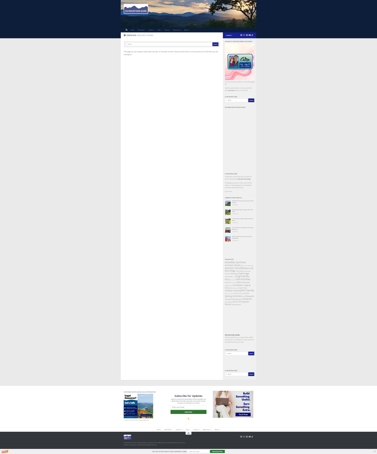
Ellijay (227, 279)
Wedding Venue (237, 299)
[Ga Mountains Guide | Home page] (136, 9)
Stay (159, 30)
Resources (176, 30)
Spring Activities (233, 296)
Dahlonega (243, 273)
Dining (233, 276)
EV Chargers (233, 279)
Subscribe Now (217, 451)
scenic (246, 293)
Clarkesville (247, 271)
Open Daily (243, 288)
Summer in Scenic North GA (233, 198)
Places (167, 30)
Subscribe (188, 412)
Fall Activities (243, 279)
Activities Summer (235, 262)
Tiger (243, 296)
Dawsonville (228, 277)
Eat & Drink (140, 30)
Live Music (238, 285)
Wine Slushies (229, 302)
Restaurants (227, 293)
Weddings (228, 299)
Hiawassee (246, 282)
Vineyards (249, 296)
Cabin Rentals (240, 271)
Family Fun (228, 282)
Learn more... (229, 191)
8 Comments (235, 222)
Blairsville (249, 268)
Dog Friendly (242, 276)
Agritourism (244, 265)
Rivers (231, 293)
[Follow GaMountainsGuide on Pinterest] (247, 35)
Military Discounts (234, 288)
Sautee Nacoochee (238, 293)
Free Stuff (234, 282)
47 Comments (235, 213)
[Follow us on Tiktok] (252, 35)
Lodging (246, 285)
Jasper (227, 285)
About (186, 30)
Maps (227, 288)
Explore (150, 30)
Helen (238, 282)
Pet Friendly (247, 290)
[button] (188, 451)
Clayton (227, 274)
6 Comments (235, 204)
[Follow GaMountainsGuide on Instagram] (244, 35)
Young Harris (236, 304)
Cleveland (234, 273)
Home (133, 30)
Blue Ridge (230, 270)
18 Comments (235, 240)
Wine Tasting (239, 301)
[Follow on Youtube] (250, 35)
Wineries (247, 298)
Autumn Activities (235, 268)
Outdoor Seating (233, 290)
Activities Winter (233, 265)
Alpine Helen (250, 265)
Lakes (230, 285)
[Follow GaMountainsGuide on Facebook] (241, 35)
